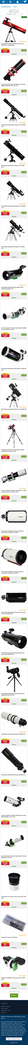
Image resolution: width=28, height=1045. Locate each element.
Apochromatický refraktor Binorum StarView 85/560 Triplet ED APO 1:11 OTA (13, 85)
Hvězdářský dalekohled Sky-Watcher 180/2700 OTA (13, 369)
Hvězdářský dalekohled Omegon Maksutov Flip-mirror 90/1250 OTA (13, 653)
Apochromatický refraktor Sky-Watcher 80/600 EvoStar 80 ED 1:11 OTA (13, 328)
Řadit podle (10, 14)
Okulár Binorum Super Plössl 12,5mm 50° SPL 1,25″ (13, 897)
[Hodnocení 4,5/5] (22, 41)
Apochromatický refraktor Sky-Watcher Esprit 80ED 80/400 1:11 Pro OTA (13, 816)
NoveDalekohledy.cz (6, 6)
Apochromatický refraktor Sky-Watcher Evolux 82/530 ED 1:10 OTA (13, 856)
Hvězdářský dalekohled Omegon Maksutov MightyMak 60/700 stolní (13, 694)
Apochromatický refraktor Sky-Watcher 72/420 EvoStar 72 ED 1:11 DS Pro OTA (13, 491)
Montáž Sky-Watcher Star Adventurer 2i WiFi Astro (13, 978)
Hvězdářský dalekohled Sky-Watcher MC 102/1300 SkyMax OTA (12, 288)
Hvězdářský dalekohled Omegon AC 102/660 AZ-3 (13, 206)
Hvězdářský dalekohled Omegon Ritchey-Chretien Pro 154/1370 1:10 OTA (12, 572)
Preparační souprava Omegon (9, 937)
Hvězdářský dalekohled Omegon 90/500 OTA (13, 734)
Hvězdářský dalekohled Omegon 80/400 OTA (13, 774)
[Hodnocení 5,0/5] (22, 122)
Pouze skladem (15, 12)
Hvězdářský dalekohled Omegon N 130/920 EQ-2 (13, 166)
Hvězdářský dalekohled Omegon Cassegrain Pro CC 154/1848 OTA (13, 613)
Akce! (15, 6)
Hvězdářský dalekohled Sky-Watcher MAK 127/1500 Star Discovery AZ (12, 450)
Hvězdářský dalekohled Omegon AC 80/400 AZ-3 (13, 247)
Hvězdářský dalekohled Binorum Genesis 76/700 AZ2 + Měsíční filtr (12, 44)
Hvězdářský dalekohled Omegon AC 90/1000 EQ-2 (13, 125)
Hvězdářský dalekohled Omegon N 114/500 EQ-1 (14, 410)
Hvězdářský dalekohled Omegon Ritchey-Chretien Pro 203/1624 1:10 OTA (12, 532)
